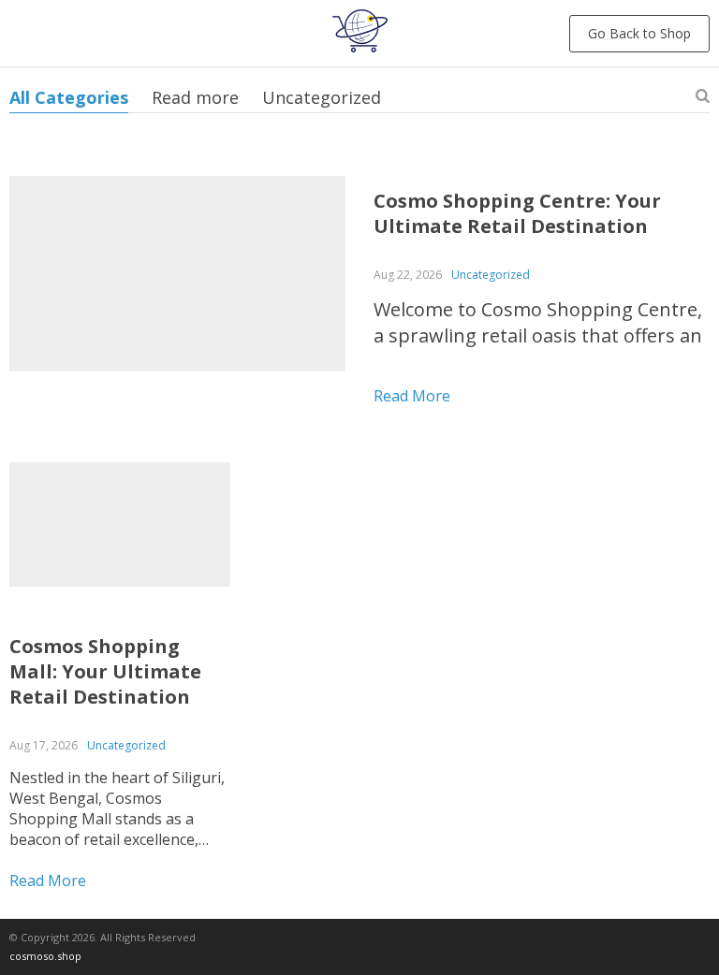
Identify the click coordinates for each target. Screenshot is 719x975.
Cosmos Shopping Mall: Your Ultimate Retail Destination (105, 671)
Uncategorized (321, 97)
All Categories (68, 97)
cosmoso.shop (45, 956)
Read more (195, 97)
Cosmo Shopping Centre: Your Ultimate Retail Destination (517, 213)
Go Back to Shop (639, 33)
